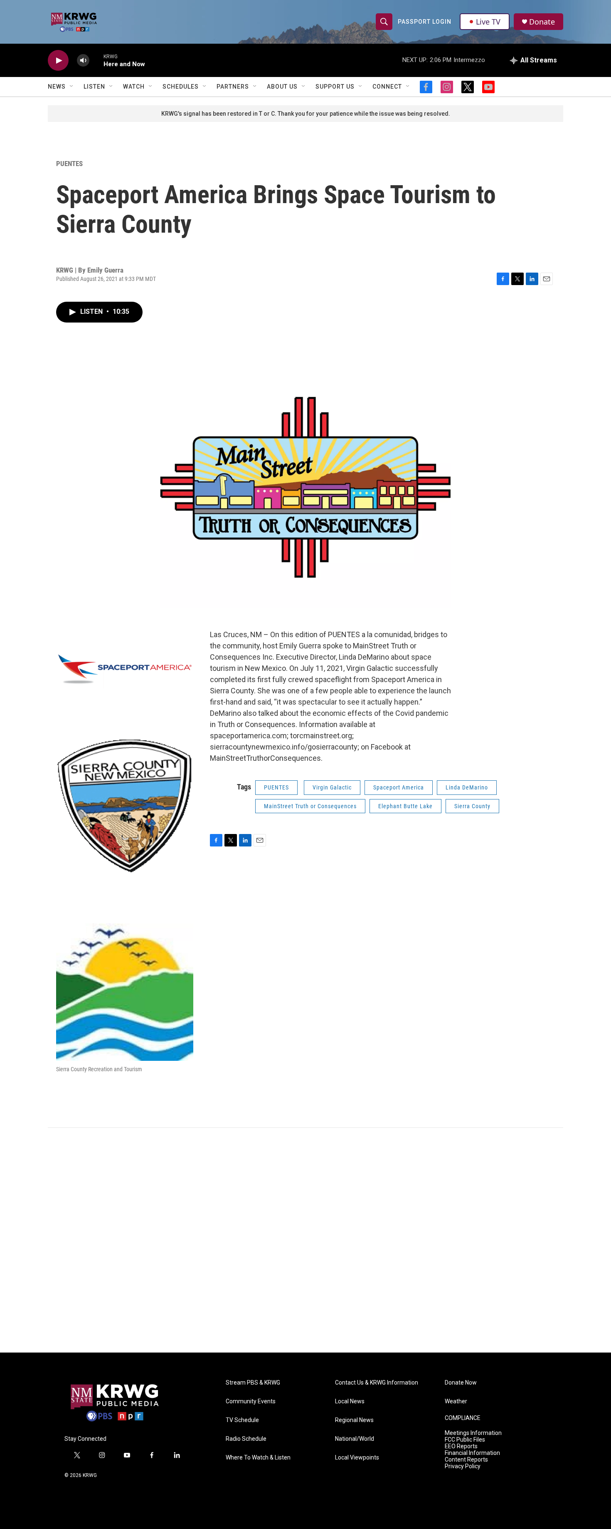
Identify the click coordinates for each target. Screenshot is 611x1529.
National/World (354, 1439)
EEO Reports (461, 1446)
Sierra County (472, 806)
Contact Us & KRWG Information (376, 1383)
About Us (282, 86)
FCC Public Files (465, 1440)
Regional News (354, 1420)
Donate (542, 21)
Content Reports (466, 1460)
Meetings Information (473, 1433)
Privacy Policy (462, 1466)
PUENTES (69, 163)
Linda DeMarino (467, 787)
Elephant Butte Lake (405, 806)
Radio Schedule (246, 1439)
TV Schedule (242, 1420)
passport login (424, 21)
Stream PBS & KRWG (253, 1383)
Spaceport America (398, 787)
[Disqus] (305, 1240)
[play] (58, 60)
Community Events (251, 1401)
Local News (350, 1401)
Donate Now (461, 1383)
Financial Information (472, 1453)
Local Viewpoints (357, 1458)
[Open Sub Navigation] (72, 86)
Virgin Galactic (332, 787)
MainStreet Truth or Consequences (310, 806)
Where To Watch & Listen (258, 1458)
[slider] (96, 60)
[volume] (83, 60)
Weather (456, 1401)
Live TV (488, 22)
